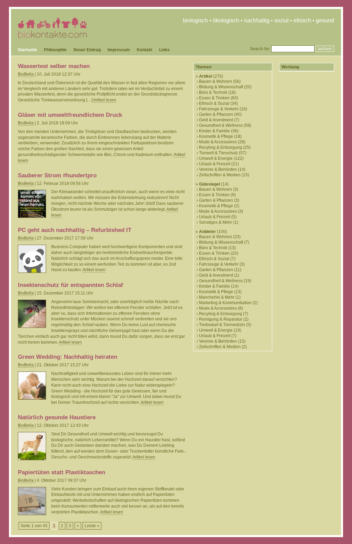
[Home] (52, 36)
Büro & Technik (213, 92)
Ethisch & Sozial (214, 103)
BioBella (26, 74)
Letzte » (92, 525)
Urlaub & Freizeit (214, 164)
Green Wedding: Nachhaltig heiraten (67, 357)
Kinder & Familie (214, 131)
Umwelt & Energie (216, 158)
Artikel (205, 76)
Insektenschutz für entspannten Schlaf (70, 285)
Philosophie (55, 49)
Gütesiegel (209, 184)
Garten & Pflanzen (216, 114)
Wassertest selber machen (54, 66)
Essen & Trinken (214, 98)
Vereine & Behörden (218, 169)
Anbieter (207, 231)
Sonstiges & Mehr (215, 222)
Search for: (260, 48)
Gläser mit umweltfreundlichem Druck (70, 115)
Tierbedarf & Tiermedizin (222, 324)
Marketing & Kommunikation (225, 302)
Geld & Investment (216, 120)
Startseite (27, 49)
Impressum (119, 49)
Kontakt (144, 49)
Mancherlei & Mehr (216, 297)
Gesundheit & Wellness (221, 125)
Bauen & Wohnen (215, 81)
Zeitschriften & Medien (220, 175)
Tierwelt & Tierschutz (218, 153)
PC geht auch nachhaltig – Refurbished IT (74, 230)
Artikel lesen (104, 100)
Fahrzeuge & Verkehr (219, 109)
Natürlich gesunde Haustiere (57, 417)
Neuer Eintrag (87, 49)
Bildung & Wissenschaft (221, 87)
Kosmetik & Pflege (216, 136)
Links (164, 49)
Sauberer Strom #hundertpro (57, 175)
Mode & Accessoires (218, 142)
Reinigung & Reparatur (220, 319)
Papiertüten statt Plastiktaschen (61, 472)
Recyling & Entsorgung (220, 147)
